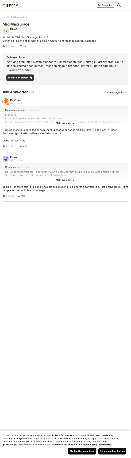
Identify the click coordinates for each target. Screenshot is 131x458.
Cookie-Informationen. (101, 444)
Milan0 (13, 29)
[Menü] (125, 5)
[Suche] (119, 5)
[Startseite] (10, 5)
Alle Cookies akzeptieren (82, 451)
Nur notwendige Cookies (112, 451)
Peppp (13, 157)
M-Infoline (15, 100)
